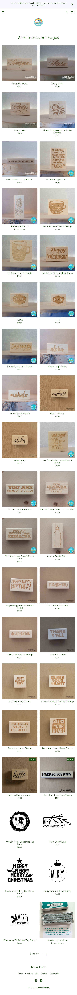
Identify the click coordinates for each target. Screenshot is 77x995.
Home (20, 974)
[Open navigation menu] (3, 12)
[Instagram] (35, 980)
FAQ (37, 974)
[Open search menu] (67, 12)
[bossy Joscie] (38, 22)
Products (29, 974)
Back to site (54, 974)
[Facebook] (41, 980)
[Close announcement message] (72, 4)
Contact (44, 974)
